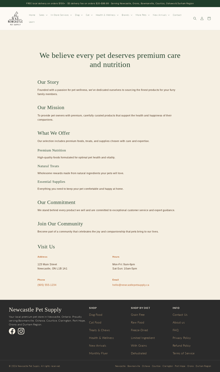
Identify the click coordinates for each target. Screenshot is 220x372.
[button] (43, 15)
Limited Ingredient (143, 338)
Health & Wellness (101, 338)
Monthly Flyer (98, 353)
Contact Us (180, 314)
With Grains (139, 345)
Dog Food (95, 314)
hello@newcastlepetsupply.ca (130, 285)
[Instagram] (21, 331)
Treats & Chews (99, 330)
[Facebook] (12, 331)
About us (179, 322)
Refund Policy (182, 345)
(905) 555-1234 (47, 285)
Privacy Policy (182, 338)
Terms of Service (184, 353)
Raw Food (137, 322)
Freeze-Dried (139, 330)
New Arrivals (97, 345)
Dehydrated (139, 353)
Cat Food (95, 322)
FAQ (176, 330)
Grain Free (138, 314)
